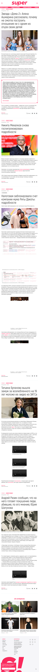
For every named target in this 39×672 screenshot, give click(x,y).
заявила (6, 335)
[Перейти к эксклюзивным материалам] (19, 7)
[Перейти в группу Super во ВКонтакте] (32, 639)
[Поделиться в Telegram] (34, 113)
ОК (8, 668)
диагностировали (19, 170)
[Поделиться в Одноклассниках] (37, 113)
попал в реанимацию (24, 169)
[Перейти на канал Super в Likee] (32, 644)
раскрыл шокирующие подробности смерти (26, 582)
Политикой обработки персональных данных (8, 665)
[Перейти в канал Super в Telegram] (35, 639)
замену (17, 58)
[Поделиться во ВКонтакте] (32, 113)
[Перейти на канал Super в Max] (30, 639)
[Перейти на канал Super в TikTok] (30, 644)
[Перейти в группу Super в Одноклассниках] (30, 642)
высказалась (16, 108)
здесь (13, 427)
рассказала (10, 482)
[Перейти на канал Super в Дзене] (32, 642)
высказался (27, 59)
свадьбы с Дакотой (5, 333)
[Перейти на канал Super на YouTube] (35, 642)
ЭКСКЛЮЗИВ (4, 192)
